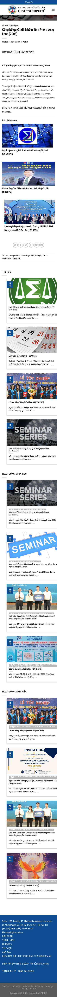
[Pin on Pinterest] (36, 245)
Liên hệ (33, 989)
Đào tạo (6, 952)
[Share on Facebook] (20, 245)
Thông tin (38, 255)
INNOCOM (43, 993)
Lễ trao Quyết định (10, 26)
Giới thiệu (7, 936)
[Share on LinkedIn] (41, 245)
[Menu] (53, 9)
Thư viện (7, 948)
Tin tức (45, 255)
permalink (16, 258)
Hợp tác (24, 989)
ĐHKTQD (6, 987)
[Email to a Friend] (31, 245)
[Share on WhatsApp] (15, 245)
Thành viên (8, 940)
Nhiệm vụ (7, 944)
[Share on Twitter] (25, 245)
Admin (25, 42)
